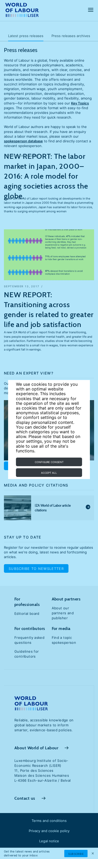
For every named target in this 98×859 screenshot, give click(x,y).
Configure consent (49, 462)
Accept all (49, 472)
